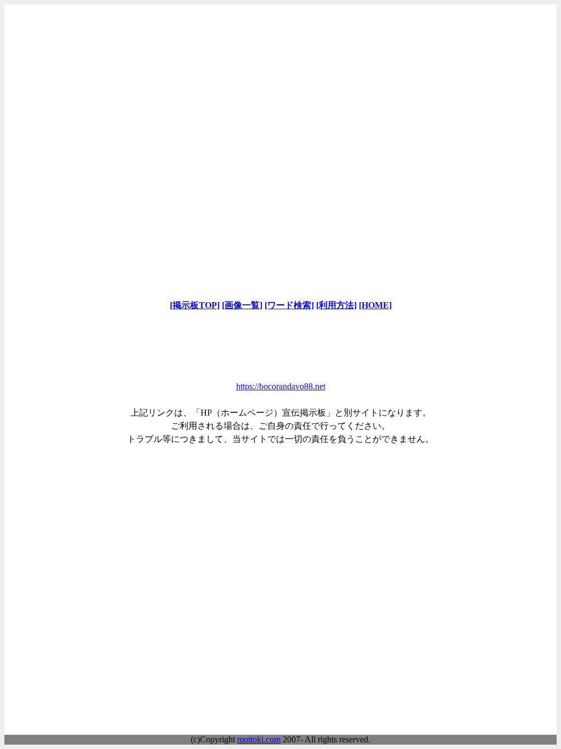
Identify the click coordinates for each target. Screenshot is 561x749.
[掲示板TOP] (195, 305)
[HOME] (375, 305)
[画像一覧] (242, 305)
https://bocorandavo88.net (280, 386)
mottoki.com (258, 739)
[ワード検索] (289, 305)
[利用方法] (336, 305)
